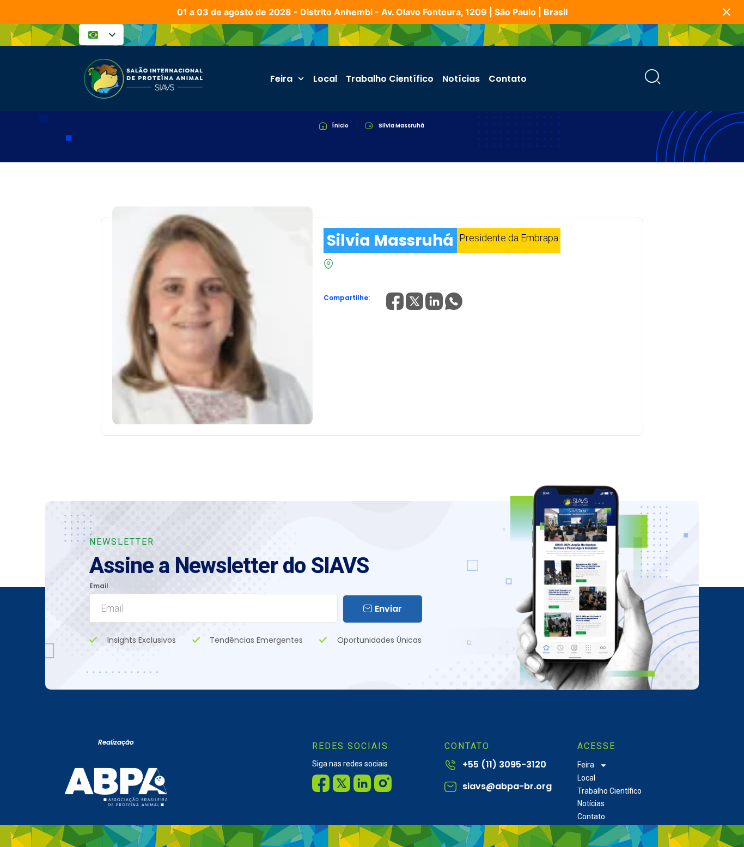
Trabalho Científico (390, 78)
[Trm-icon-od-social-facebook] (321, 783)
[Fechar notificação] (726, 12)
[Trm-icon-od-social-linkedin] (362, 783)
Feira (281, 78)
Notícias (461, 78)
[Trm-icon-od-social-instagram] (383, 783)
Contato (508, 78)
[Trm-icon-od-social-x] (341, 783)
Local (325, 78)
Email (98, 586)
